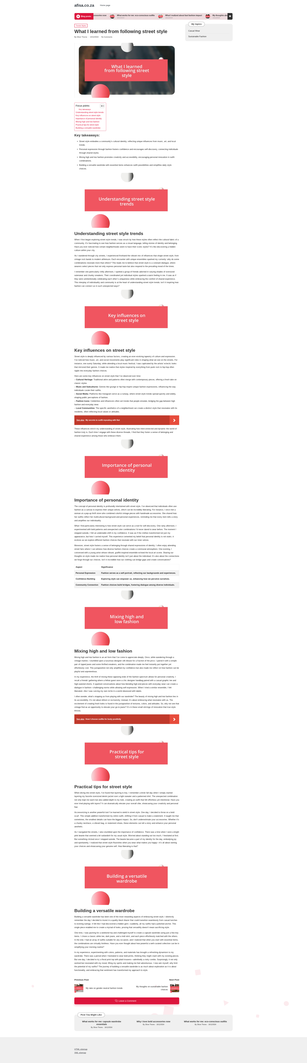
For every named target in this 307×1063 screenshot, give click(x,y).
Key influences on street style (88, 115)
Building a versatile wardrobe (88, 128)
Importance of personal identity (89, 118)
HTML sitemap (80, 1049)
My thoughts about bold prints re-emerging (189, 15)
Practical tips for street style (87, 125)
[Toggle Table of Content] (101, 106)
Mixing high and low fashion (87, 122)
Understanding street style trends (90, 112)
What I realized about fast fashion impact (141, 15)
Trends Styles (81, 26)
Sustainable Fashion (197, 36)
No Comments (106, 37)
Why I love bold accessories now (153, 1021)
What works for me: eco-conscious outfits (93, 15)
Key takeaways (85, 109)
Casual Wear (194, 31)
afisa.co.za (84, 5)
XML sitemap (80, 1053)
